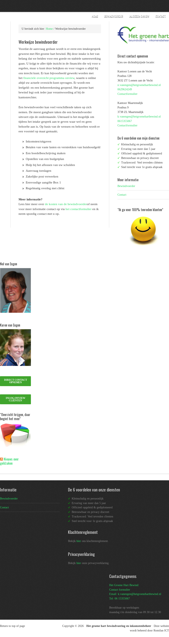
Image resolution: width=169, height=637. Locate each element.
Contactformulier (127, 93)
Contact (121, 194)
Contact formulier (119, 589)
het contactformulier (79, 209)
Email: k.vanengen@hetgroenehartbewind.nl (135, 594)
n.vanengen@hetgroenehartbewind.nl (139, 85)
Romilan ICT (161, 630)
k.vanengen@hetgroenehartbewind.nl (139, 116)
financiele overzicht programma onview (48, 78)
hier (78, 541)
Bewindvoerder (126, 186)
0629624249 (124, 89)
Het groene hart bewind (37, 5)
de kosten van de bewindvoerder (66, 204)
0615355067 (124, 121)
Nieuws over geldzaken (9, 461)
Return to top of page (12, 626)
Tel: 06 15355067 (119, 598)
